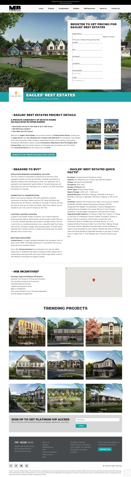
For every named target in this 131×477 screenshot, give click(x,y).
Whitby (70, 376)
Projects (51, 8)
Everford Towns (65, 337)
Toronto (32, 343)
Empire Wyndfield (27, 370)
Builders (76, 8)
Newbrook (65, 403)
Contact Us (115, 8)
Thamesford (65, 343)
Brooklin (62, 376)
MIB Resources (89, 8)
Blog (44, 457)
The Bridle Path (27, 337)
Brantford (27, 376)
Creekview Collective (103, 403)
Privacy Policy (47, 454)
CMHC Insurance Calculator (80, 445)
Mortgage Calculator (77, 442)
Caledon (104, 376)
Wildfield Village (104, 370)
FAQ (43, 450)
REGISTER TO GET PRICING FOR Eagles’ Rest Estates (33, 155)
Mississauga (104, 343)
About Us (103, 8)
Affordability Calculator (78, 450)
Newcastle (65, 409)
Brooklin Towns (27, 403)
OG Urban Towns (104, 337)
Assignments (64, 8)
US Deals (73, 452)
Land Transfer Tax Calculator (80, 447)
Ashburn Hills (65, 370)
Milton (104, 409)
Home (41, 8)
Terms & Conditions (49, 452)
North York (23, 343)
